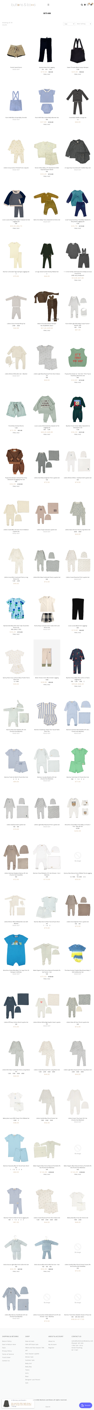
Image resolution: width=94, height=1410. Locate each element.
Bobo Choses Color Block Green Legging (47, 678)
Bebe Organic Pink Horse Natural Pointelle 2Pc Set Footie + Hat (47, 971)
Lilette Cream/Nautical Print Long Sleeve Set (47, 1070)
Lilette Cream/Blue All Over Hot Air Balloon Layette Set (16, 530)
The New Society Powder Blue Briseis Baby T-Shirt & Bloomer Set (78, 971)
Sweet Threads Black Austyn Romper (77, 67)
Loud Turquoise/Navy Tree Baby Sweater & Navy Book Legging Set (77, 220)
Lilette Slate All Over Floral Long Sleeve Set (77, 529)
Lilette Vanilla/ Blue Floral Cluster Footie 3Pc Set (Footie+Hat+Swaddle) (78, 1265)
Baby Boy (28, 1367)
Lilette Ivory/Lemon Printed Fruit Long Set (16, 168)
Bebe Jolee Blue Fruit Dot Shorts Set (77, 1218)
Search (48, 1407)
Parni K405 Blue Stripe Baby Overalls (16, 117)
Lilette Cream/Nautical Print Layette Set (77, 577)
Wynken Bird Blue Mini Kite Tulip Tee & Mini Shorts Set (16, 626)
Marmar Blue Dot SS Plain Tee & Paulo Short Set (47, 922)
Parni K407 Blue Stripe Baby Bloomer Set (47, 117)
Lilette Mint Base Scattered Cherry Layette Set (46, 577)
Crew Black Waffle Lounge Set (77, 117)
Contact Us (6, 1361)
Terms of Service (8, 1354)
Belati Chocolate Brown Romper (47, 323)
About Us (51, 1341)
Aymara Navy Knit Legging (47, 67)
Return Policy (6, 1341)
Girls (27, 1373)
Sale (26, 1383)
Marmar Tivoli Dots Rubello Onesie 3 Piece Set (77, 1315)
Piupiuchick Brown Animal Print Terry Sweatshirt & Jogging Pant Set (16, 478)
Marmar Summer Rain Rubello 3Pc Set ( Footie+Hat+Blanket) (77, 730)
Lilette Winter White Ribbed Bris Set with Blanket (16, 922)
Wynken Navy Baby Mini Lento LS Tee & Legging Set (77, 678)
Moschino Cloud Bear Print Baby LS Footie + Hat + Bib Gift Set (78, 825)
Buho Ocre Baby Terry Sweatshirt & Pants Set (47, 220)
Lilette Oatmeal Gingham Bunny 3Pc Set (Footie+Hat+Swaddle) (16, 874)
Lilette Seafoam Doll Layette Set (16, 824)
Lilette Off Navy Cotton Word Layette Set (16, 1022)
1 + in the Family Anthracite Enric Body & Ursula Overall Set (78, 272)
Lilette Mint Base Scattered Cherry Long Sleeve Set (16, 1070)
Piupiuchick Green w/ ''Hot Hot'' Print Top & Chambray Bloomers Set (78, 374)
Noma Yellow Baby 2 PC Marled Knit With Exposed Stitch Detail (47, 168)
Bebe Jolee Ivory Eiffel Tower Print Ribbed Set (16, 1118)
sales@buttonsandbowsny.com (82, 1341)
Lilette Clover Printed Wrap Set (16, 323)
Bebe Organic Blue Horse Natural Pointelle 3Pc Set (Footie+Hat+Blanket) (47, 1166)
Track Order (6, 1357)
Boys (27, 1376)
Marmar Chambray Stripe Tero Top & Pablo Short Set (47, 730)
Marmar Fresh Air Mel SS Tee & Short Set (16, 777)
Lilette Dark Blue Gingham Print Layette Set (47, 478)
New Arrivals (29, 1341)
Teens (27, 1370)
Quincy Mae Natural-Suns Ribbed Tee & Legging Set (78, 874)
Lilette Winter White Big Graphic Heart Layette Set (46, 1023)
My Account (52, 1344)
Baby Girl (28, 1363)
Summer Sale (30, 1360)
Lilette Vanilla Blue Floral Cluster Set (47, 1118)
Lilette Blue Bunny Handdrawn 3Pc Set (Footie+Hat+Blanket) (16, 1315)
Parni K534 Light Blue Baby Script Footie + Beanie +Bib (77, 324)
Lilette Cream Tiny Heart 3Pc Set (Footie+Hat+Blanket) (77, 1119)
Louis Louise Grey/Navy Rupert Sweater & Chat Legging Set (16, 220)
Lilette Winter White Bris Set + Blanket (16, 374)
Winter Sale (29, 1357)
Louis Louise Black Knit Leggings (77, 626)
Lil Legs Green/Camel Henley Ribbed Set (47, 272)
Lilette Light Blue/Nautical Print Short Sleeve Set (47, 374)
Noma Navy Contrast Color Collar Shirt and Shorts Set (47, 626)
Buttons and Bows (46, 1400)
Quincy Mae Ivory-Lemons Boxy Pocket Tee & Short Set (16, 678)
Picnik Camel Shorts (16, 67)
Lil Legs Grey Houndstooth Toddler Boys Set (78, 168)
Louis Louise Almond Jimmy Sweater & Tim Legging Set (46, 426)
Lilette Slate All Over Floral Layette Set (78, 1022)
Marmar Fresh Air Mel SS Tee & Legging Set (16, 1218)
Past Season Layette (32, 1354)
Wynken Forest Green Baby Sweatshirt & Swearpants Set (78, 426)
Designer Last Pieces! (32, 1379)
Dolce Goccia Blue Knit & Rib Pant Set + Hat (47, 1264)
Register (51, 1348)
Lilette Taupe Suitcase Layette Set (47, 529)
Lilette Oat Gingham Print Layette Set (78, 922)
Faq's (4, 1348)
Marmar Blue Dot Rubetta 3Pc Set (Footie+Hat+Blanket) (16, 730)
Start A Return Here (9, 1344)
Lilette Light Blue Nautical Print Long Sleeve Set (78, 1070)
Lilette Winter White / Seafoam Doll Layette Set (78, 478)
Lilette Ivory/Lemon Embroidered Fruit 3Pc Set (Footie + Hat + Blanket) (47, 1315)
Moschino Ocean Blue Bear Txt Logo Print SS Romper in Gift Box (16, 971)
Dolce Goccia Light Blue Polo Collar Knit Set (16, 1264)
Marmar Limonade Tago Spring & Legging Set (16, 272)
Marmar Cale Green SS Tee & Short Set (78, 777)
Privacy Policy (7, 1351)
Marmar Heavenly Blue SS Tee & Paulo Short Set (16, 1166)
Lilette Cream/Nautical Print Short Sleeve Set (47, 1218)
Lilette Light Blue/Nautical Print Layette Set (47, 824)
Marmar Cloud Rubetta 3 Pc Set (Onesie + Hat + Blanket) (47, 874)
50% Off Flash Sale (31, 1344)
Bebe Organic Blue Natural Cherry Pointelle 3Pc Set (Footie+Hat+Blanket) (78, 1166)
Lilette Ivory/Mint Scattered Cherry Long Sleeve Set (16, 578)
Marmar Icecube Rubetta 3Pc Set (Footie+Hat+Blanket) (46, 778)
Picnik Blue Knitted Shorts (16, 426)
